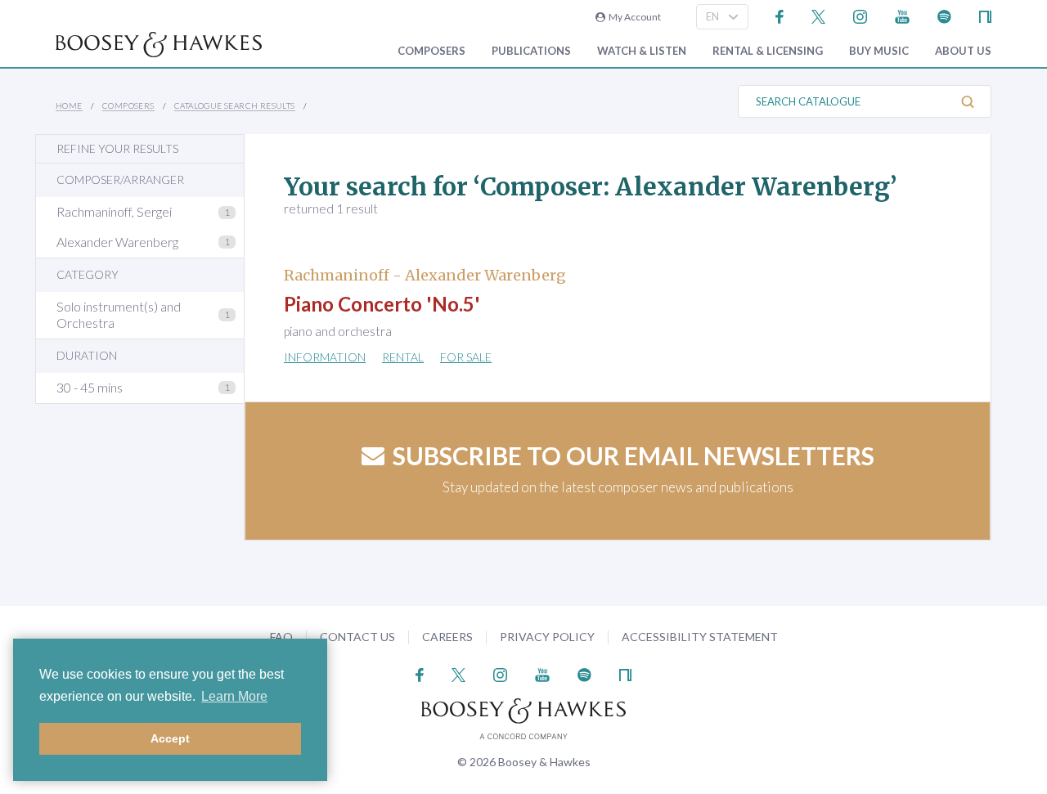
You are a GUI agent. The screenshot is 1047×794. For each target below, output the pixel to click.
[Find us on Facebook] (779, 15)
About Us (963, 51)
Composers (431, 51)
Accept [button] (170, 738)
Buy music (879, 51)
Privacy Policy (547, 637)
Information (325, 357)
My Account (633, 17)
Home (69, 105)
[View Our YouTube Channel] (902, 15)
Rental (403, 357)
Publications (531, 51)
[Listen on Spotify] (944, 15)
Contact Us (357, 637)
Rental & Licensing (767, 51)
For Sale (466, 357)
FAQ (281, 637)
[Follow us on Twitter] (818, 15)
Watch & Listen (641, 51)
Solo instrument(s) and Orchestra (118, 314)
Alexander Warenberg (117, 241)
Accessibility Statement (700, 637)
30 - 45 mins (89, 387)
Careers (447, 637)
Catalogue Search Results (234, 105)
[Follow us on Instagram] (860, 15)
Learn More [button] (234, 696)
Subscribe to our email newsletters (633, 455)
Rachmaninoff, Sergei (114, 211)
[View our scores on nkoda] (985, 15)
